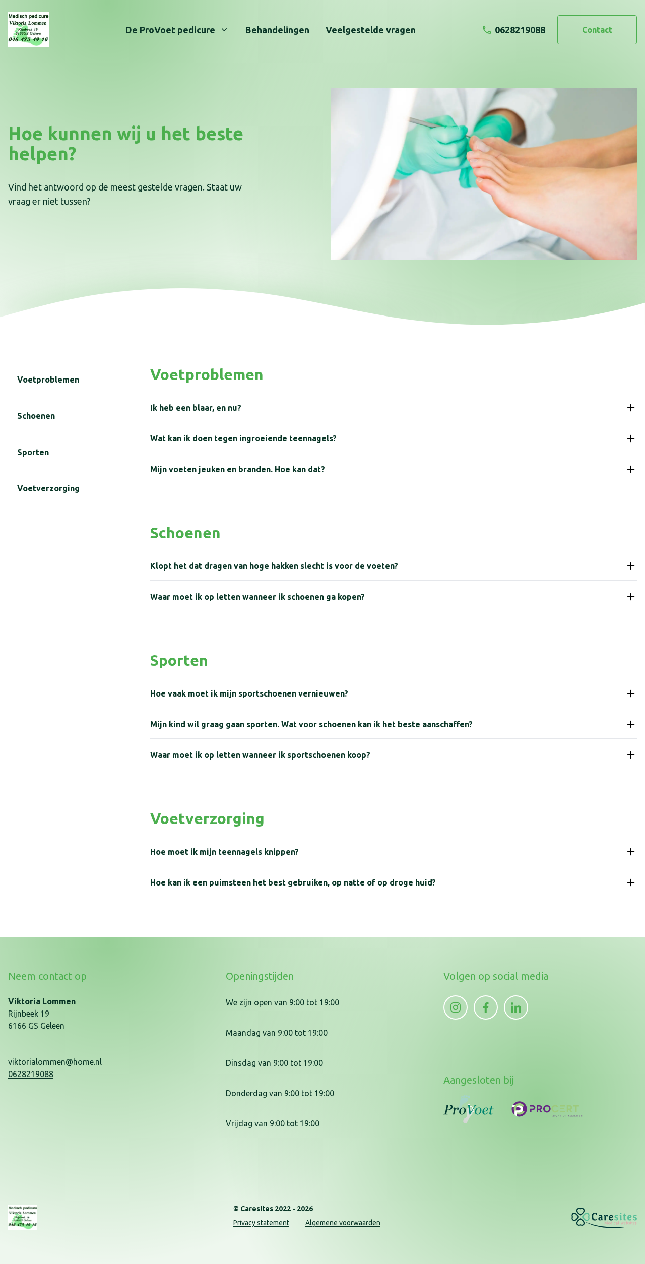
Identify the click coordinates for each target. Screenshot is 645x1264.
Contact (597, 29)
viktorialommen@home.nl (55, 1061)
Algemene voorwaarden (342, 1223)
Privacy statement (261, 1223)
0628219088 (30, 1074)
